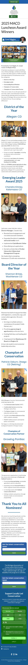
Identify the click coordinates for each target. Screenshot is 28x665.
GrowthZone (17, 661)
